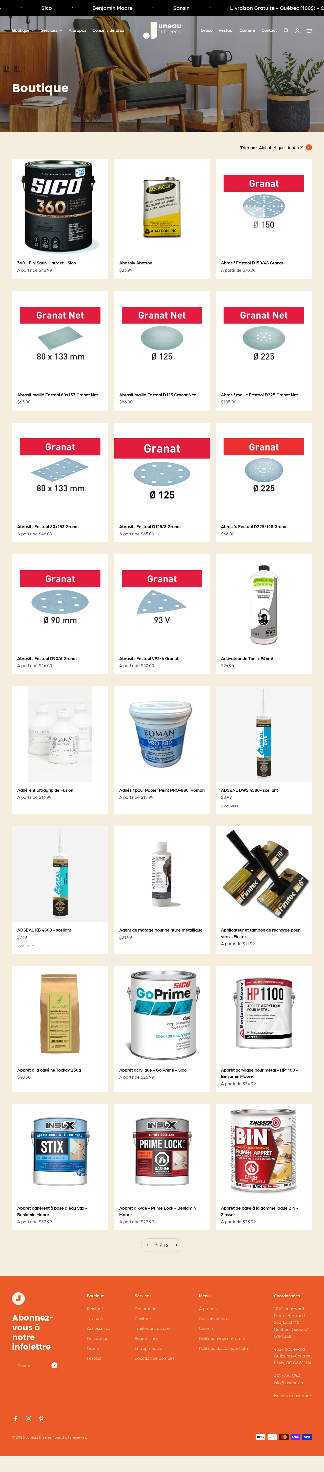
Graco (207, 30)
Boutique (21, 30)
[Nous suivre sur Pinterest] (41, 1418)
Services (49, 30)
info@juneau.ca (288, 1382)
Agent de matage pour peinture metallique (160, 929)
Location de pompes (155, 1358)
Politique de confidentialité (224, 1348)
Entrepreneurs (148, 1348)
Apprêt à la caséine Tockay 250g (49, 1069)
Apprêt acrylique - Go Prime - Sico (153, 1069)
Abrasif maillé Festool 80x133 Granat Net (57, 394)
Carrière (247, 30)
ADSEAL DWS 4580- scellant (249, 789)
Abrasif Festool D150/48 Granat (252, 262)
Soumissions (146, 1338)
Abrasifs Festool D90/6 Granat (47, 658)
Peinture (95, 1308)
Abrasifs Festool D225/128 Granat (254, 526)
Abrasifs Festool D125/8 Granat (150, 526)
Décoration (97, 1338)
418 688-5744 (287, 1375)
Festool (226, 30)
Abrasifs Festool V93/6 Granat (148, 658)
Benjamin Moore (94, 8)
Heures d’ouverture (292, 1395)
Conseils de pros (108, 30)
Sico (28, 8)
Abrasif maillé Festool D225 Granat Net (259, 394)
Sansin (162, 8)
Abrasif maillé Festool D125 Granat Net (157, 394)
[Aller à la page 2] (176, 1245)
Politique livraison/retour (222, 1338)
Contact (269, 30)
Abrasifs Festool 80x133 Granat (48, 526)
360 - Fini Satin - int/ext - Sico (46, 262)
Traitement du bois (153, 1328)
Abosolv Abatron (135, 262)
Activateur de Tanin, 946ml (247, 658)
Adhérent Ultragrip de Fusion (45, 789)
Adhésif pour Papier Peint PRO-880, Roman (162, 789)
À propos (77, 30)
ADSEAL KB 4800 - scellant (44, 929)
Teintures (95, 1318)
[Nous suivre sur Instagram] (28, 1418)
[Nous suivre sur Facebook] (15, 1418)
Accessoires (98, 1328)
